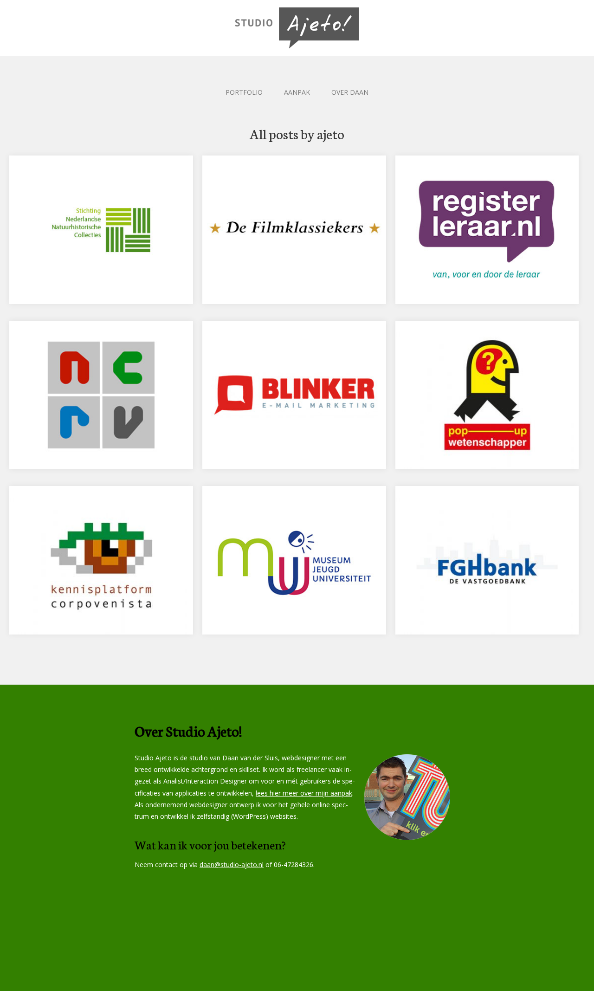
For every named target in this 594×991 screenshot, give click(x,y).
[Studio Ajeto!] (297, 28)
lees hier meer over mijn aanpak (304, 793)
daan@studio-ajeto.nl (232, 864)
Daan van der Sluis (250, 757)
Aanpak (297, 92)
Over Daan (349, 92)
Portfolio (244, 92)
